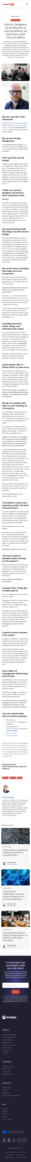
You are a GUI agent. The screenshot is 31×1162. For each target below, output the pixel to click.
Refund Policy (13, 1152)
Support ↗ (5, 1114)
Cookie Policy (23, 1152)
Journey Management (8, 1037)
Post (20, 778)
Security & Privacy (7, 1074)
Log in (4, 1119)
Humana (4, 129)
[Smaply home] (9, 1016)
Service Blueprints (7, 1040)
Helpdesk (5, 1111)
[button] (27, 4)
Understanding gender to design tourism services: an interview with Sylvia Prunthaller (15, 936)
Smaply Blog (6, 1093)
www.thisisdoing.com (13, 728)
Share (6, 778)
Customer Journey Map (9, 1034)
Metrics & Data (6, 1048)
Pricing (4, 1090)
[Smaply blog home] (9, 4)
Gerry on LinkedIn (12, 735)
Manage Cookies (21, 1157)
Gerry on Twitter (11, 733)
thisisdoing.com (17, 123)
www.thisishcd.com (12, 722)
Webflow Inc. (7, 997)
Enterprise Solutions (8, 1066)
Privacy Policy (10, 1154)
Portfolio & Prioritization (9, 1045)
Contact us (5, 1109)
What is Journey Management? (11, 1095)
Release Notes (6, 1088)
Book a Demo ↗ (7, 1069)
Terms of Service (20, 1154)
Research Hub (6, 1042)
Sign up (10, 1119)
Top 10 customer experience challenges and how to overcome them (15, 852)
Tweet (13, 778)
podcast (7, 249)
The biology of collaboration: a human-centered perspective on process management (14, 895)
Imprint (6, 1152)
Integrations (5, 1050)
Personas (5, 1053)
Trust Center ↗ (6, 1071)
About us (5, 1117)
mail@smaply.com (10, 1157)
